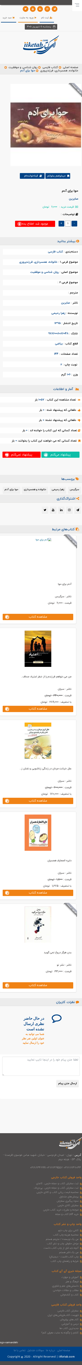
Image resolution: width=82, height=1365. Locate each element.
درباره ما (50, 1350)
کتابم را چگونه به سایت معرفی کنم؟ (60, 1332)
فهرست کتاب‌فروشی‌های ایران (63, 1315)
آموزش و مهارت (70, 1277)
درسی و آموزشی (70, 1324)
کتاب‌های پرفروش (69, 1319)
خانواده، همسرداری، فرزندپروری (59, 71)
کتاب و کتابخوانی (69, 1295)
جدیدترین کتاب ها (69, 1328)
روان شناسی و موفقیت (23, 67)
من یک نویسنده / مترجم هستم (62, 1239)
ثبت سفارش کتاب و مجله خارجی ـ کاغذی (57, 1183)
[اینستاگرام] (47, 9)
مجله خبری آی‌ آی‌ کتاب (66, 1271)
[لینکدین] (40, 9)
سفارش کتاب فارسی (68, 1311)
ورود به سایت (27, 17)
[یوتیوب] (33, 9)
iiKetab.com (66, 1357)
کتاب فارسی (50, 67)
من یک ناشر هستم (69, 1252)
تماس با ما (20, 1350)
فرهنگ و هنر (72, 1281)
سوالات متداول (35, 1350)
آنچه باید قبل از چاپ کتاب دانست (61, 1248)
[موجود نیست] (44, 125)
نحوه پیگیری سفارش (68, 1201)
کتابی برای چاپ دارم (68, 1230)
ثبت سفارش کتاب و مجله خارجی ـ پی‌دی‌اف (56, 1188)
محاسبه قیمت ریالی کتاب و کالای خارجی (57, 1192)
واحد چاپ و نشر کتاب (67, 1224)
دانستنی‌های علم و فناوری (65, 1286)
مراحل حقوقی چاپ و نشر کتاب (63, 1243)
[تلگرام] (54, 9)
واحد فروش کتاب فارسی (66, 1305)
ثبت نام (45, 17)
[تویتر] (25, 9)
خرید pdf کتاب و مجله (67, 1214)
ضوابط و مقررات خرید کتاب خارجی (61, 1210)
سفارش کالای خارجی (68, 1205)
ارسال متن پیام (67, 1083)
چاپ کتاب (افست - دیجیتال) (64, 1257)
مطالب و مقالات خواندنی (66, 1290)
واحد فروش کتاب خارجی (66, 1178)
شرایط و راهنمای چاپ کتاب (65, 1261)
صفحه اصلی (70, 67)
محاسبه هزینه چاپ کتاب (66, 1235)
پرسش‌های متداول (69, 1196)
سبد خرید (7, 17)
